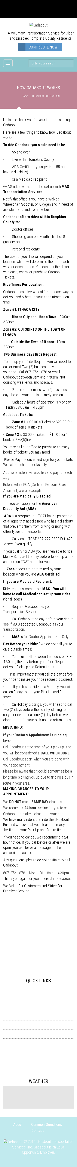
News (38, 1043)
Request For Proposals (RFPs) (38, 1007)
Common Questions (38, 1034)
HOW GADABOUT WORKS (38, 998)
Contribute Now (43, 47)
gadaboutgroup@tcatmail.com (38, 7)
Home (25, 96)
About (18, 1124)
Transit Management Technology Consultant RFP (41, 1049)
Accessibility (38, 988)
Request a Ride (39, 1025)
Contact (37, 1130)
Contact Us (38, 1058)
